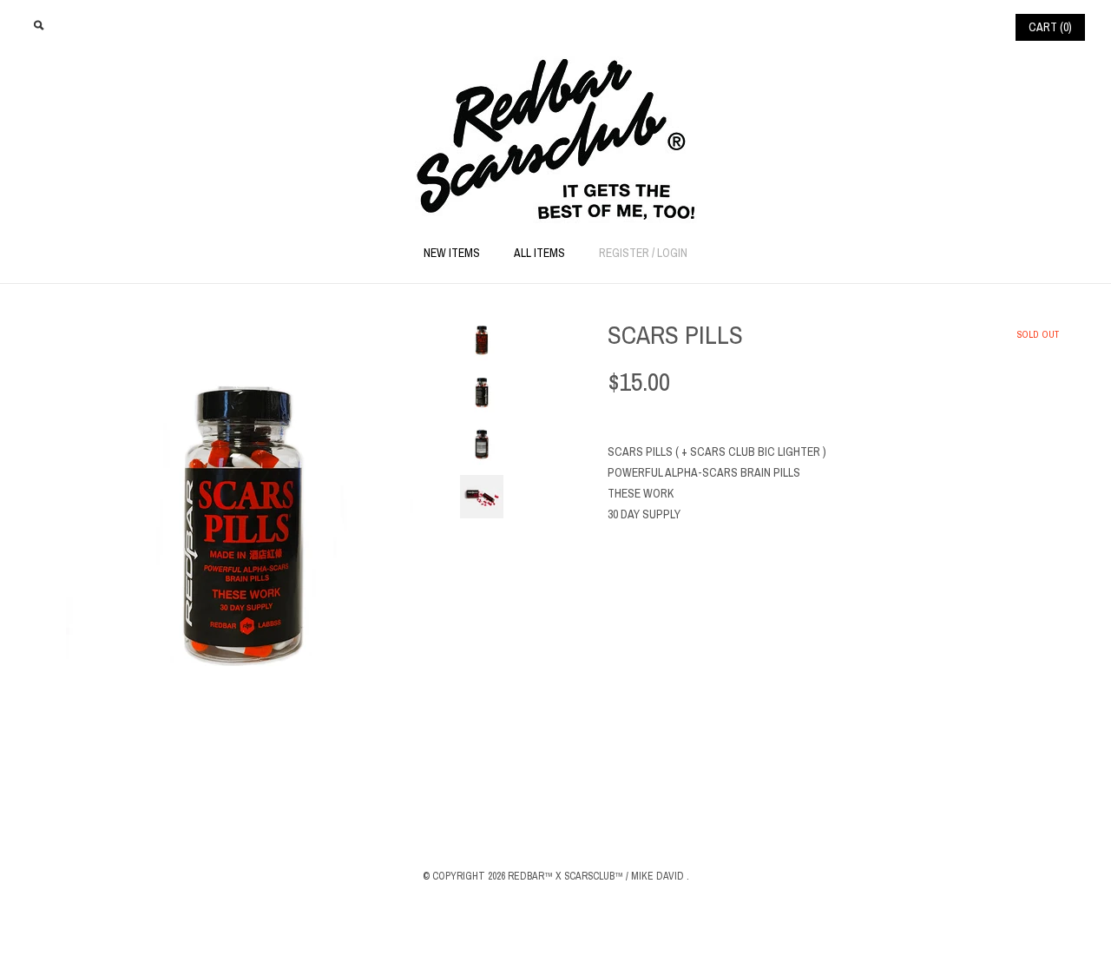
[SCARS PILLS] (243, 329)
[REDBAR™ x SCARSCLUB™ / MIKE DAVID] (556, 66)
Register (624, 253)
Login (672, 253)
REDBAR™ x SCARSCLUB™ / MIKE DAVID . (598, 876)
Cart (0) (1050, 27)
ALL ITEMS (539, 253)
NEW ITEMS (452, 253)
